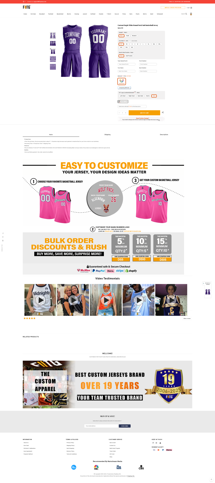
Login (188, 7)
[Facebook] (154, 442)
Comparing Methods (124, 88)
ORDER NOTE (109, 231)
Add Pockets (129, 56)
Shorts (148, 96)
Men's (121, 35)
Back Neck (140, 96)
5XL (127, 47)
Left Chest (123, 96)
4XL (121, 47)
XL (148, 44)
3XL (159, 44)
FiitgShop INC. (131, 476)
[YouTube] (161, 442)
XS (126, 44)
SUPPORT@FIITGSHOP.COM (132, 231)
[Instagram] (157, 442)
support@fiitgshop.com (39, 1)
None (121, 56)
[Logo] (27, 7)
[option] (85, 51)
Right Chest (132, 96)
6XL (132, 47)
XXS (121, 44)
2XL (154, 44)
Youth (127, 35)
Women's (134, 35)
